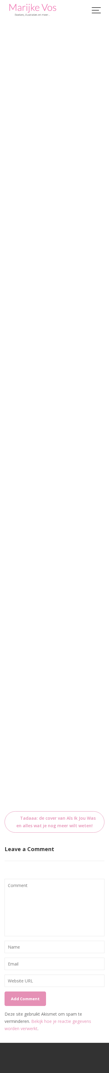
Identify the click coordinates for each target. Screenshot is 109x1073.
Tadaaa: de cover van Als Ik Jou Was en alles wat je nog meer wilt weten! (56, 821)
